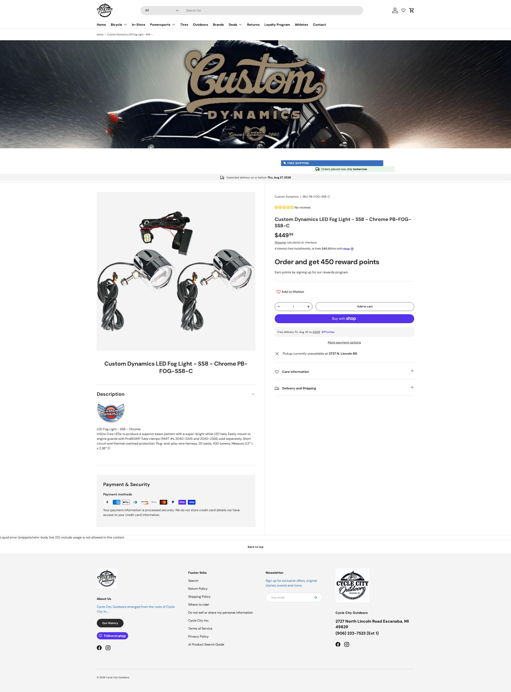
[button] (411, 10)
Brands (218, 25)
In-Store (138, 25)
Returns (253, 25)
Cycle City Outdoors (117, 677)
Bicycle (116, 25)
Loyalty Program (277, 25)
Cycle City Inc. (198, 620)
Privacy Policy (198, 636)
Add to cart (365, 306)
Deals (233, 25)
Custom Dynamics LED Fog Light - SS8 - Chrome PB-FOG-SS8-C (131, 34)
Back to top (255, 547)
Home (101, 25)
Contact (319, 25)
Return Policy (198, 589)
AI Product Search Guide (206, 644)
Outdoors (200, 25)
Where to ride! (198, 604)
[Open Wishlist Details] (403, 10)
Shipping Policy (199, 597)
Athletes (301, 25)
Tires (184, 25)
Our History (110, 623)
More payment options (344, 342)
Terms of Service (200, 628)
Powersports (160, 25)
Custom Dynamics (287, 196)
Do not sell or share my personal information (220, 612)
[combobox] (251, 10)
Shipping (280, 242)
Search (193, 581)
